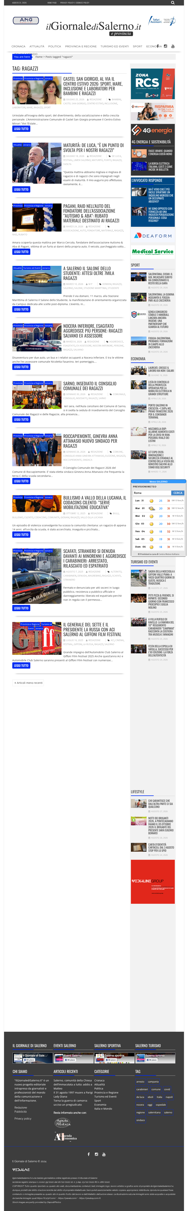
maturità (97, 160)
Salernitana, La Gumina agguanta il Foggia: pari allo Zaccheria (161, 297)
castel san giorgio (74, 103)
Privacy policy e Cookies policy (74, 2)
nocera (140, 1104)
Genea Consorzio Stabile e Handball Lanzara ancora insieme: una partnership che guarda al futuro (158, 319)
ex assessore (84, 345)
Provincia (17, 78)
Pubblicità (21, 1111)
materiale (107, 230)
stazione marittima (95, 288)
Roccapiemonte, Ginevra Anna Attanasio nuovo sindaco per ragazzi (90, 441)
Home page (52, 2)
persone (119, 345)
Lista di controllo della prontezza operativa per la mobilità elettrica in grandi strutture (160, 388)
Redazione (96, 99)
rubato (22, 234)
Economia (154, 46)
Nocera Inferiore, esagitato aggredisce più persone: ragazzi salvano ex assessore (92, 330)
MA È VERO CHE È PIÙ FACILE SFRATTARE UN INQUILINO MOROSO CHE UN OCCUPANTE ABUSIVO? (161, 195)
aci (112, 640)
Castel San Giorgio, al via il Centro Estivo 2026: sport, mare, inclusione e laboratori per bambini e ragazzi (92, 85)
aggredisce (116, 341)
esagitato (69, 345)
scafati (116, 575)
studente (113, 288)
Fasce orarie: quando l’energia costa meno (160, 152)
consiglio (69, 398)
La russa (88, 644)
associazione (71, 230)
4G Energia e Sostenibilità (151, 141)
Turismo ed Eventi (115, 46)
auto (83, 230)
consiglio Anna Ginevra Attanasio (83, 455)
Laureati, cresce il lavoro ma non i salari (161, 369)
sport (47, 107)
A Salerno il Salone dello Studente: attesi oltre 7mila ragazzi (88, 273)
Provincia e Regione (81, 46)
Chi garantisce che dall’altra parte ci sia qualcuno (160, 804)
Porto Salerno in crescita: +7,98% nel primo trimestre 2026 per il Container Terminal (160, 411)
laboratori (19, 107)
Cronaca (19, 46)
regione (140, 1112)
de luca (116, 156)
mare (30, 107)
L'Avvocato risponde (147, 180)
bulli (116, 513)
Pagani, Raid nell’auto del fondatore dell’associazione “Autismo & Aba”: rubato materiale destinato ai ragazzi (91, 213)
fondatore (93, 230)
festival (68, 160)
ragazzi (38, 107)
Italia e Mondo (103, 1108)
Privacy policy (23, 1118)
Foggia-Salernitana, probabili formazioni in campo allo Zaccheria (160, 342)
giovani (65, 517)
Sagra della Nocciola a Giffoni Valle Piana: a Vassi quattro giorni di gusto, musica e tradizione (161, 577)
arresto (140, 1081)
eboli (150, 1097)
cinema (119, 640)
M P (90, 284)
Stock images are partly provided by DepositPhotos (36, 1202)
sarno (102, 398)
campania (153, 1081)
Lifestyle (137, 791)
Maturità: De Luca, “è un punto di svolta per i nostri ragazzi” (93, 147)
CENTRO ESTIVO (95, 103)
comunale (119, 394)
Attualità (37, 46)
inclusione (110, 103)
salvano (78, 349)
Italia (159, 1097)
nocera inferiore (103, 345)
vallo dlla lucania (92, 517)
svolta (67, 164)
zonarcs (48, 78)
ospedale (161, 1104)
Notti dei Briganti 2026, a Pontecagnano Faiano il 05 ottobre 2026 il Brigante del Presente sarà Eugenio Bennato (160, 825)
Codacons (40, 517)
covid (167, 1089)
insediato (81, 398)
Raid (14, 234)
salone (78, 288)
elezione (110, 455)
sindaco (140, 1120)
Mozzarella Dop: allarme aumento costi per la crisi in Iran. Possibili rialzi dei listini (161, 435)
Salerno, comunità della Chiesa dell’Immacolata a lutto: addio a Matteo (73, 1084)
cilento (28, 517)
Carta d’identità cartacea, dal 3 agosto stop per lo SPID (161, 847)
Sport (137, 46)
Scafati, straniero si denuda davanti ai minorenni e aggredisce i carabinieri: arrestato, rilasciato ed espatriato (94, 558)
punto (107, 160)
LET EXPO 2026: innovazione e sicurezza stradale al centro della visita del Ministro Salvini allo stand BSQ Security (161, 459)
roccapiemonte (72, 459)
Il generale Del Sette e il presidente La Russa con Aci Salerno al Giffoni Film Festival (92, 629)
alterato (116, 571)
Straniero (69, 579)
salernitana (154, 1112)
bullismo (17, 517)
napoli (169, 1097)
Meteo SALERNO (158, 481)
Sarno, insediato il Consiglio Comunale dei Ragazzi (89, 385)
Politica (54, 46)
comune (118, 451)
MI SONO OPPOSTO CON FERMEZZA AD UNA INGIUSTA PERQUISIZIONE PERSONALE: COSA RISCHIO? (161, 214)
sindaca (87, 459)
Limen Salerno (82, 160)
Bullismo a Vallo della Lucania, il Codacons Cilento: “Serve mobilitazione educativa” (94, 502)
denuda (82, 575)
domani (106, 284)
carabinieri (69, 575)
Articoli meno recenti (30, 683)
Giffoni (78, 644)
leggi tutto (21, 128)
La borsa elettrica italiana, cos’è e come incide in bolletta (160, 166)
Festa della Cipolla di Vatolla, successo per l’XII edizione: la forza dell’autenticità (160, 650)
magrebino (94, 575)
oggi (150, 1104)
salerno (68, 288)
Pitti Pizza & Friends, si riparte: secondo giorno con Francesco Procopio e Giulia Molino (161, 601)
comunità (53, 517)
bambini (116, 99)
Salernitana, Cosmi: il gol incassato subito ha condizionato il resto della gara (160, 278)
